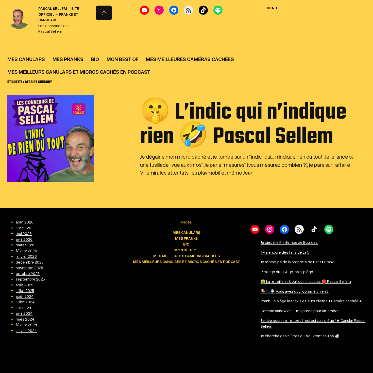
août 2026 (24, 222)
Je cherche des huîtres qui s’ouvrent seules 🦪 (300, 335)
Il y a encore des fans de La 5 (285, 252)
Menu (271, 8)
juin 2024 (23, 307)
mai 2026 (24, 233)
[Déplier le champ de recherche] (104, 13)
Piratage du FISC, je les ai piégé (287, 271)
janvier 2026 (26, 256)
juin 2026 (23, 228)
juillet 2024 (25, 302)
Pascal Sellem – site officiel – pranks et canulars (58, 14)
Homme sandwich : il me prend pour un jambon (300, 310)
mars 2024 (25, 319)
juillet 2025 (25, 290)
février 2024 (26, 324)
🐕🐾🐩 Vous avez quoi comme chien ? (295, 291)
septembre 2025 (30, 279)
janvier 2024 (26, 330)
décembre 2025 (30, 262)
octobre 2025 (28, 273)
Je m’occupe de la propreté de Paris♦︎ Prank (297, 261)
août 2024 (24, 296)
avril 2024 (24, 313)
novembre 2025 (29, 267)
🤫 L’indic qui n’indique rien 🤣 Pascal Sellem (243, 125)
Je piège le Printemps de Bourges (289, 242)
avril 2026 (24, 239)
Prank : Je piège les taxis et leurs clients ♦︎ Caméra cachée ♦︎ (311, 301)
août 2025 (24, 285)
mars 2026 (25, 245)
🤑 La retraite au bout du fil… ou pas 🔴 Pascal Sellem (306, 281)
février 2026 (26, 250)
